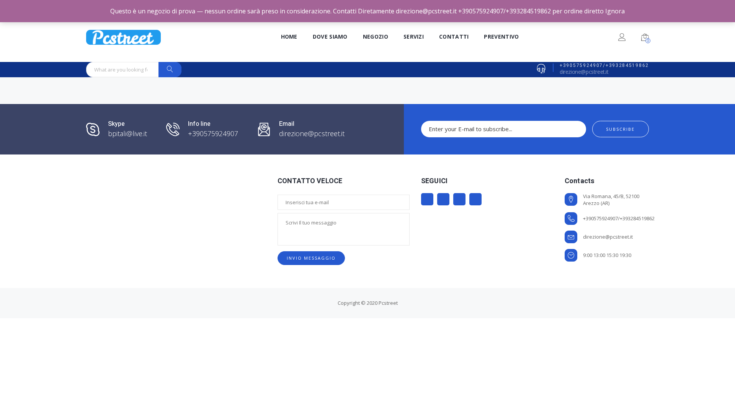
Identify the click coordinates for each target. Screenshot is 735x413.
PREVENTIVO (501, 36)
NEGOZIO (375, 36)
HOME (289, 36)
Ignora (615, 11)
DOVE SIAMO (330, 36)
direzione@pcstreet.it (584, 71)
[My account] (622, 38)
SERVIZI (413, 36)
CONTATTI (454, 36)
